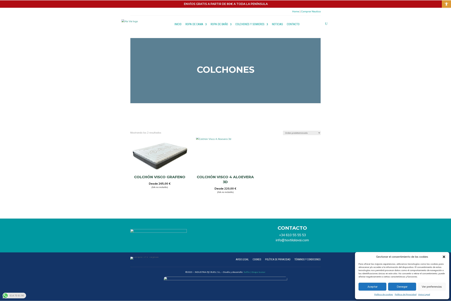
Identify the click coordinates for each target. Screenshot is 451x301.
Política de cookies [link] (383, 294)
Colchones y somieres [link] (249, 24)
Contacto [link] (293, 24)
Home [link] (295, 11)
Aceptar (372, 286)
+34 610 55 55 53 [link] (292, 235)
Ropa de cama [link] (194, 24)
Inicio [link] (177, 24)
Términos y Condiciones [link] (307, 259)
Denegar (402, 286)
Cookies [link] (257, 259)
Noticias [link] (277, 24)
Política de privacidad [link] (278, 259)
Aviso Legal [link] (424, 294)
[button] (444, 257)
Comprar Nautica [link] (311, 11)
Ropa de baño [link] (219, 24)
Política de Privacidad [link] (405, 294)
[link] (446, 4)
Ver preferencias (432, 286)
